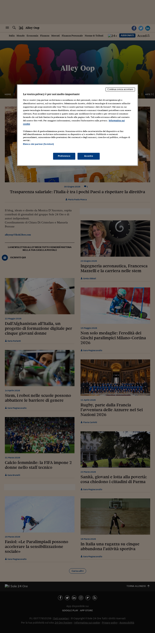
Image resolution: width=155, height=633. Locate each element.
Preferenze (64, 156)
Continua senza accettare (120, 89)
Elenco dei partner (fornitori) (38, 144)
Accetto (88, 156)
